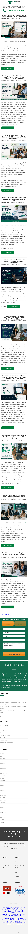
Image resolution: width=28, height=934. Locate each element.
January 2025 (2, 780)
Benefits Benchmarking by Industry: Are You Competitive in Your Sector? (14, 16)
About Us (6, 843)
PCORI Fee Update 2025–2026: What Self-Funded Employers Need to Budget (14, 199)
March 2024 (2, 792)
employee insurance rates (5, 735)
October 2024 (2, 788)
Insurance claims (3, 740)
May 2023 (2, 807)
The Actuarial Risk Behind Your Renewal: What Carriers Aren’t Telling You (14, 261)
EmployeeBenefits (20, 623)
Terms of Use (18, 846)
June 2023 (2, 805)
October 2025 (2, 770)
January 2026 (2, 763)
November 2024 (3, 785)
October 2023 (2, 797)
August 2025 (2, 775)
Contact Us (11, 846)
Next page (9, 615)
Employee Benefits (3, 730)
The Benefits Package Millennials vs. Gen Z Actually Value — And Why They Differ (14, 436)
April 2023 (2, 810)
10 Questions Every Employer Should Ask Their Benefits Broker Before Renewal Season (14, 317)
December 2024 (3, 783)
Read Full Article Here (7, 68)
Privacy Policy (4, 846)
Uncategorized (3, 745)
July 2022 (2, 819)
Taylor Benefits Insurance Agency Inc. (14, 932)
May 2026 (2, 753)
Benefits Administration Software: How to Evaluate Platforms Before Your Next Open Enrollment (14, 377)
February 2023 (3, 812)
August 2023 (2, 802)
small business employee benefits (6, 742)
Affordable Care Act (4, 725)
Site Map (24, 846)
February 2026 (3, 761)
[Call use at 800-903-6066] (4, 10)
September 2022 (3, 817)
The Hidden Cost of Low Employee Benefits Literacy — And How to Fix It (14, 554)
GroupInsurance (7, 623)
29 (5, 615)
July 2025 (2, 778)
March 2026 (2, 758)
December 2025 (3, 766)
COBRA (1, 727)
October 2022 (2, 814)
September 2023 (3, 800)
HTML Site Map (14, 848)
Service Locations (13, 843)
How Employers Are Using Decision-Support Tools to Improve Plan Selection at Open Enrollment (14, 77)
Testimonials (21, 843)
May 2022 (2, 822)
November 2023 (3, 795)
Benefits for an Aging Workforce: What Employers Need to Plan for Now (14, 496)
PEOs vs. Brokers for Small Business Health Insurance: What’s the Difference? (14, 136)
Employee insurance (4, 732)
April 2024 (2, 790)
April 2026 (2, 756)
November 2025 (3, 768)
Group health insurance (4, 737)
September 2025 (3, 773)
